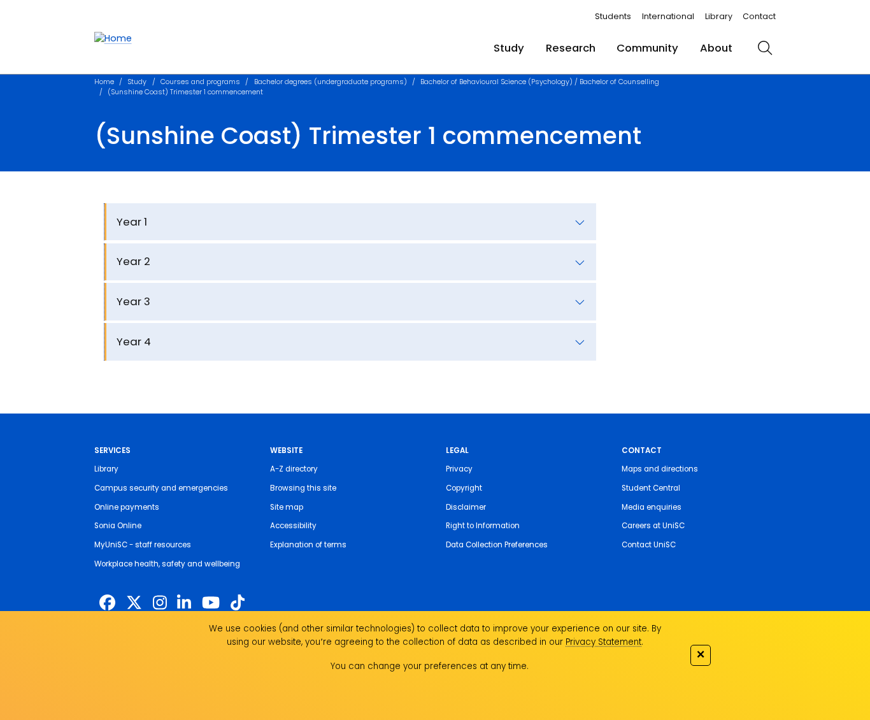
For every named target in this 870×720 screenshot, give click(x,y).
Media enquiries (651, 507)
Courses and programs (200, 82)
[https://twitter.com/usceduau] (134, 603)
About (716, 47)
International (668, 16)
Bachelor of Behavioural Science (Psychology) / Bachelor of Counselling (539, 82)
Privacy (459, 469)
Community (647, 47)
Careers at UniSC (653, 526)
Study (509, 47)
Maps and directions (660, 469)
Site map (286, 507)
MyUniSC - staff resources (142, 545)
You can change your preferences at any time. (430, 666)
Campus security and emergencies (161, 488)
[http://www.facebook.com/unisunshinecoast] (107, 603)
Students (613, 16)
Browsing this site (303, 488)
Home (104, 82)
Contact (759, 16)
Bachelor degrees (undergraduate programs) (330, 82)
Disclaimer (466, 507)
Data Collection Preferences (497, 545)
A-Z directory (294, 469)
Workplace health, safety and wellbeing (167, 564)
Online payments (126, 507)
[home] (113, 38)
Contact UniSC (649, 545)
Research (570, 47)
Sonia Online (117, 526)
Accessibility (293, 526)
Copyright (464, 488)
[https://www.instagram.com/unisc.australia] (160, 603)
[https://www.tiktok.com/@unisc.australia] (238, 603)
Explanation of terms (308, 545)
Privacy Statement (603, 642)
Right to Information (483, 526)
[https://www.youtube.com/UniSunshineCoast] (211, 603)
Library (718, 16)
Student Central (651, 488)
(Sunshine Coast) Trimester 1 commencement (185, 92)
